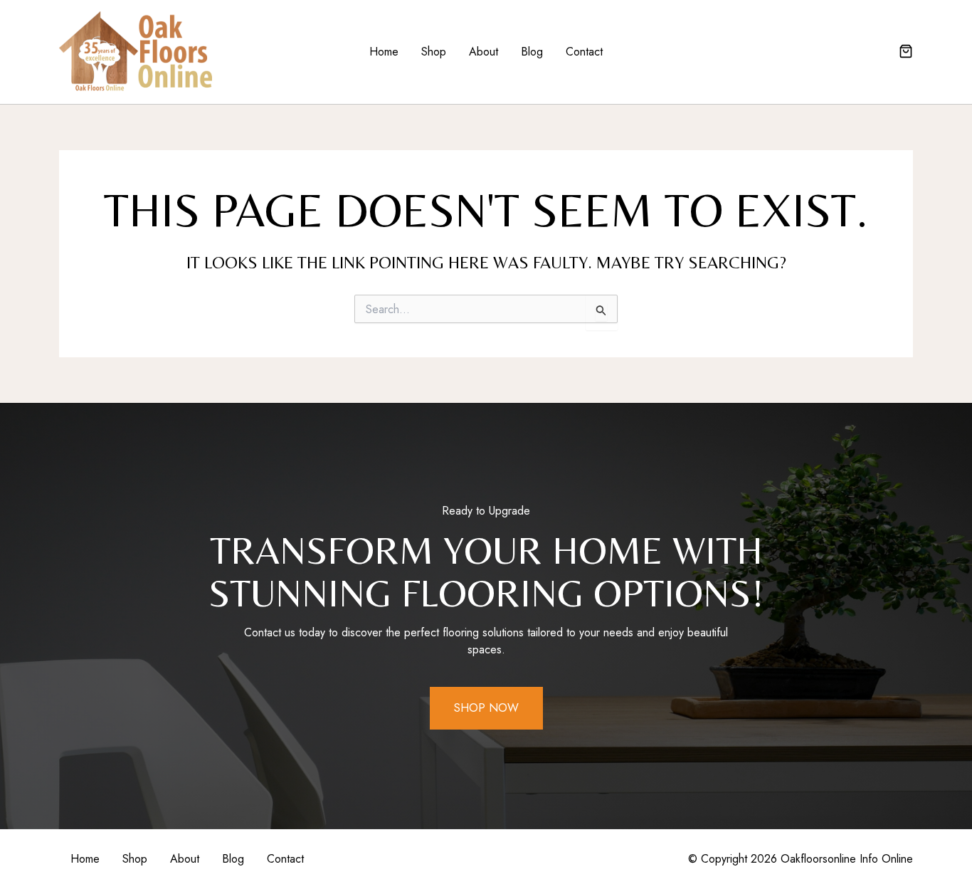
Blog (532, 51)
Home (383, 51)
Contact (584, 51)
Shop (433, 51)
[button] (906, 52)
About (483, 51)
